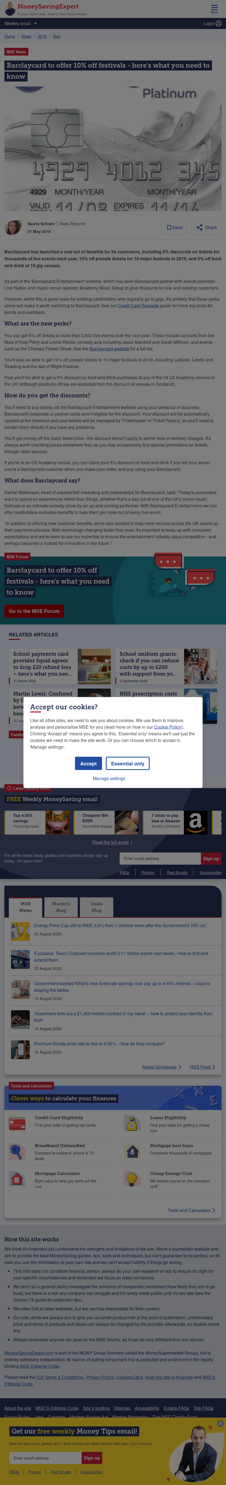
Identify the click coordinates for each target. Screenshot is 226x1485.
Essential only (127, 763)
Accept (88, 763)
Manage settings (109, 778)
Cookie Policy (167, 727)
